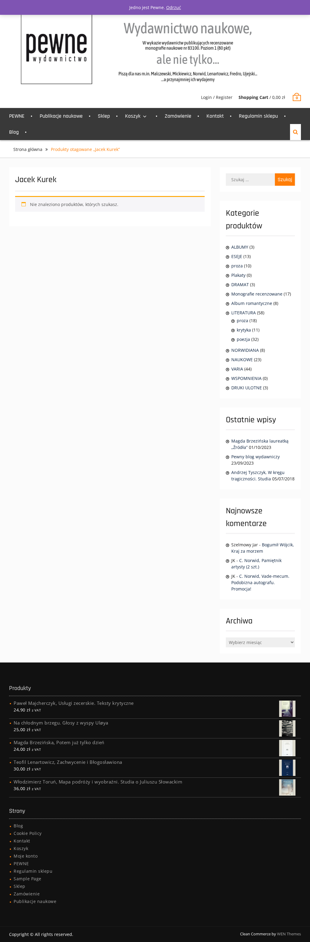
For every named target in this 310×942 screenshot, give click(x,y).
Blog (14, 132)
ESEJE (236, 256)
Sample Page (27, 878)
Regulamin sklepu (258, 116)
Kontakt (215, 116)
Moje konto (26, 856)
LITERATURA (243, 313)
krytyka (244, 330)
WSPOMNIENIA (246, 378)
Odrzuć (173, 7)
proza (237, 266)
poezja (243, 339)
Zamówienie (178, 116)
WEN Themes (289, 934)
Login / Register (216, 97)
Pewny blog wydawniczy (255, 457)
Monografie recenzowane (256, 294)
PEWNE (17, 116)
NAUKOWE (242, 359)
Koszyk (132, 116)
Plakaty (238, 275)
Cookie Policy (28, 833)
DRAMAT (240, 284)
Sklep (104, 116)
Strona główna (27, 149)
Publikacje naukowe (61, 116)
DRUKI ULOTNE (246, 388)
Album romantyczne (251, 303)
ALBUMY (239, 247)
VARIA (237, 369)
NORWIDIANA (245, 350)
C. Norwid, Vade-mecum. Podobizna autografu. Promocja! (260, 582)
